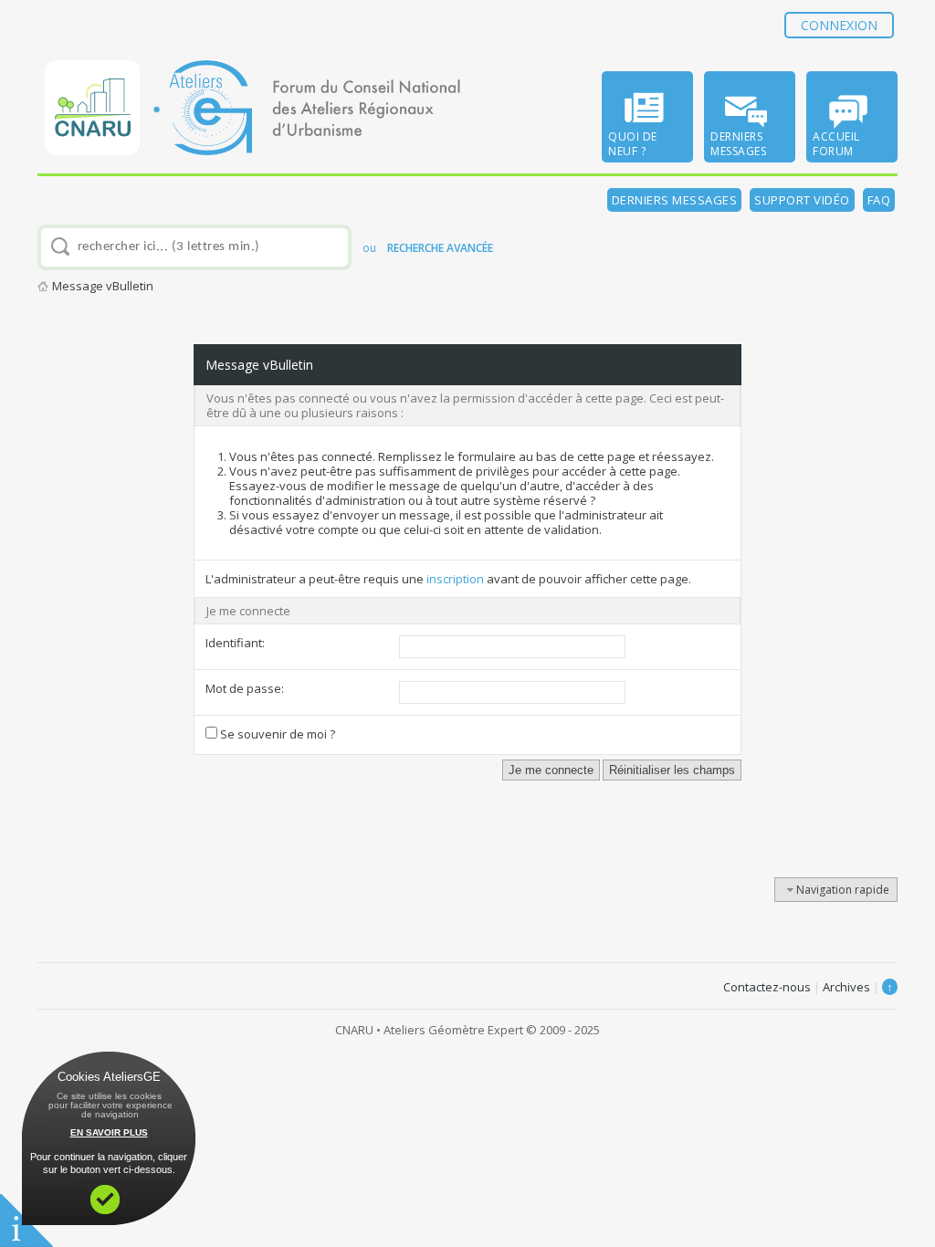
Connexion (839, 25)
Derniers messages (675, 200)
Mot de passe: (244, 688)
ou (427, 248)
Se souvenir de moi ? (276, 734)
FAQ (879, 200)
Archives (846, 987)
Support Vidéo (802, 200)
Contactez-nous (767, 987)
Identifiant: (235, 642)
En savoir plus (109, 1132)
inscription (455, 579)
